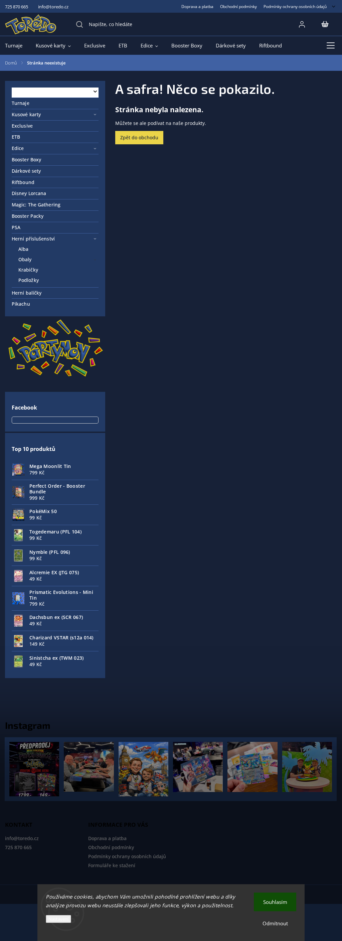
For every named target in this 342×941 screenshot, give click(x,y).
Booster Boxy (26, 159)
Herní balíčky (26, 293)
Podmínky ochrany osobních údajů (295, 6)
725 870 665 (18, 847)
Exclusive (22, 126)
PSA (16, 227)
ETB (16, 137)
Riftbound (23, 182)
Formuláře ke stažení (111, 865)
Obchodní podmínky (238, 6)
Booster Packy (27, 216)
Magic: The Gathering (36, 204)
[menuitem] (17, 45)
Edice (18, 148)
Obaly (25, 259)
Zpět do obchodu (139, 137)
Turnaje (20, 103)
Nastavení (58, 919)
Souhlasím (275, 902)
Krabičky (28, 270)
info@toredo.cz (22, 838)
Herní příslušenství (33, 239)
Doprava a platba (197, 6)
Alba (23, 249)
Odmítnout (275, 923)
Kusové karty (26, 114)
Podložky (28, 280)
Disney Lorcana (29, 193)
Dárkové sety (26, 171)
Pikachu (21, 304)
